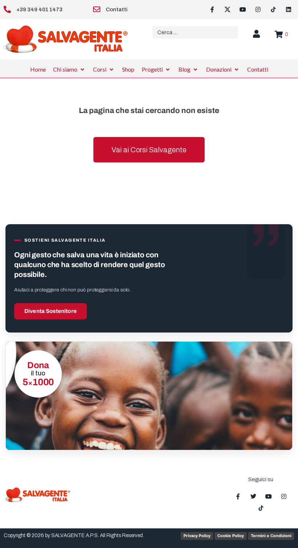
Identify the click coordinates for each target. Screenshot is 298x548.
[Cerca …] (195, 32)
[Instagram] (258, 9)
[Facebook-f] (212, 9)
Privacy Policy (197, 535)
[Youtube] (243, 9)
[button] (69, 69)
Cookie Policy (230, 535)
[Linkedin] (288, 9)
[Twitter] (253, 496)
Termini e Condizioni (271, 535)
